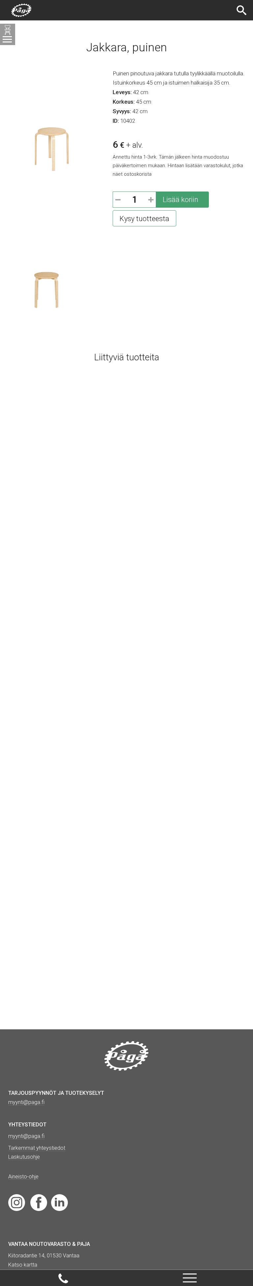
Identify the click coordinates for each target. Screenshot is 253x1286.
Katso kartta (22, 1265)
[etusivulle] (21, 10)
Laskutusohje (24, 1157)
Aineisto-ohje (23, 1176)
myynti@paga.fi (26, 1136)
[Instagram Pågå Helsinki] (16, 1202)
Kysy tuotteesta (144, 219)
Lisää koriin (180, 199)
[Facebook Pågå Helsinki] (38, 1202)
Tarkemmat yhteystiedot (36, 1148)
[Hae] (242, 10)
